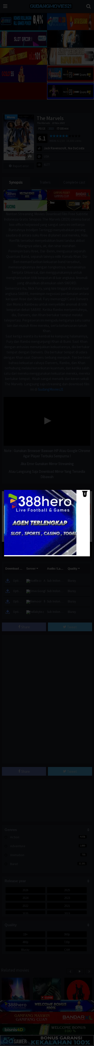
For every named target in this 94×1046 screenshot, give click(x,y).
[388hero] (40, 554)
